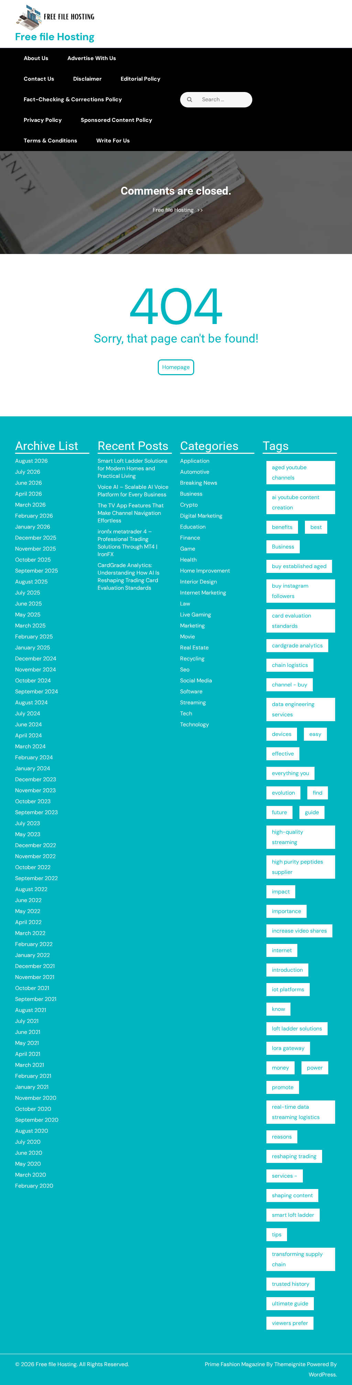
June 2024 (28, 724)
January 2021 (31, 1086)
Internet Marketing (203, 592)
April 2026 (28, 493)
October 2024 (33, 680)
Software (191, 691)
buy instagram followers (290, 591)
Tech (186, 713)
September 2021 (35, 999)
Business (191, 493)
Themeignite (290, 1364)
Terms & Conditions (50, 140)
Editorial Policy (141, 78)
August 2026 (31, 460)
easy (315, 734)
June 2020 (28, 1152)
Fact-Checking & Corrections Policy (73, 99)
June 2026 (28, 482)
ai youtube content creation (295, 502)
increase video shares (299, 930)
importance (286, 911)
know (278, 1009)
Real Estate (194, 647)
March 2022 (30, 933)
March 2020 (30, 1174)
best (316, 527)
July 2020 (28, 1141)
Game (187, 548)
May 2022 (27, 911)
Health (188, 559)
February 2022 (34, 944)
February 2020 (34, 1185)
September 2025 (36, 570)
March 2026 (30, 504)
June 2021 (27, 1032)
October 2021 (32, 988)
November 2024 (35, 669)
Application (194, 460)
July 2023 (27, 823)
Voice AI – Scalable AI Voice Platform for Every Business (133, 490)
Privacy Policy (43, 120)
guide (312, 812)
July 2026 (27, 471)
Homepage (176, 367)
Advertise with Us (91, 58)
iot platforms (288, 989)
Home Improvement (205, 570)
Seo (184, 669)
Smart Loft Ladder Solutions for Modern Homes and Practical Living (132, 468)
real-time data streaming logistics (296, 1112)
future (279, 812)
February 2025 (34, 636)
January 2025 (32, 647)
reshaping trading (294, 1156)
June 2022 (28, 900)
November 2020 (35, 1097)
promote (283, 1087)
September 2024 (36, 691)
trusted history (290, 1284)
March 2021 (29, 1065)
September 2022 (36, 878)
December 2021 (35, 966)
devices (282, 734)
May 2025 (28, 614)
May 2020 (28, 1163)
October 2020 (33, 1108)
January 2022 (32, 955)
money (280, 1067)
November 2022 (35, 856)
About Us (36, 58)
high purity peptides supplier (297, 867)
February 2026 (34, 515)
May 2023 (27, 834)
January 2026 (32, 526)
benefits (282, 527)
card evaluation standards (291, 621)
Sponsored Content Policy (116, 120)
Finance (190, 537)
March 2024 (30, 746)
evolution (283, 792)
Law (185, 603)
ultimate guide (290, 1303)
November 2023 (35, 790)
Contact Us (39, 78)
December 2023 (35, 779)
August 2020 (31, 1130)
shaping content (292, 1195)
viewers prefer (290, 1323)
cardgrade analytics (297, 645)
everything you (290, 773)
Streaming (193, 702)
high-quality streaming (287, 837)
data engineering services (293, 709)
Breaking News (198, 482)
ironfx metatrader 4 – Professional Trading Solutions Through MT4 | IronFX (127, 543)
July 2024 (27, 713)
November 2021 (34, 977)
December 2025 (35, 537)
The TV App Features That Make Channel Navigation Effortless (131, 513)
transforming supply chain (297, 1259)
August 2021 (30, 1010)
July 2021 (26, 1021)
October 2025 (33, 559)
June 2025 (28, 603)
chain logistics (290, 665)
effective (283, 753)
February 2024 (34, 757)
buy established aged (299, 566)
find (317, 792)
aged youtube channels (289, 472)
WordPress (322, 1374)
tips (277, 1234)
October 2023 (33, 801)
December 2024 (35, 658)
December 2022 (35, 845)
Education (193, 526)
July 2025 (27, 592)
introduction (287, 969)
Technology (194, 724)
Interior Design (198, 581)
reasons (282, 1136)
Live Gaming (195, 614)
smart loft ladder (293, 1215)
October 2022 (33, 867)
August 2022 (31, 889)
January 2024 (32, 768)
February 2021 (33, 1076)
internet (282, 950)
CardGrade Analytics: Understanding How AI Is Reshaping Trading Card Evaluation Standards (129, 576)
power (315, 1067)
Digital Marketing (201, 515)
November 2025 (35, 548)
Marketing (192, 625)
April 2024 (28, 735)
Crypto (189, 504)
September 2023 (36, 812)
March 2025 (30, 625)
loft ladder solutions (297, 1028)
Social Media (196, 680)
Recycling (192, 658)
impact (281, 891)
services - (284, 1175)
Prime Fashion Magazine (235, 1364)
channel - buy (289, 684)
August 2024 (31, 702)
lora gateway (288, 1048)
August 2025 (31, 581)
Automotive (194, 471)
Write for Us (113, 140)
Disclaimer (87, 78)
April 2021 (27, 1054)
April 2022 (28, 922)
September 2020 (36, 1119)
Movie (187, 636)
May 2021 (27, 1043)
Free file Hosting (55, 36)
